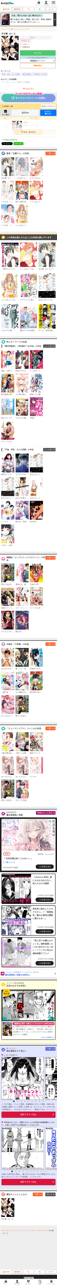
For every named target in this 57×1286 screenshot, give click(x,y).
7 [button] (36, 1101)
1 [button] (14, 1101)
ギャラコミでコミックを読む (30, 98)
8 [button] (39, 1101)
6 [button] (32, 1101)
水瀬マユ (25, 44)
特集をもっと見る (45, 813)
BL (40, 9)
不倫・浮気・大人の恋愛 (11, 74)
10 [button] (45, 1171)
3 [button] (21, 1101)
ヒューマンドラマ (22, 29)
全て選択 (5, 115)
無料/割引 (17, 9)
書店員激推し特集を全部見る (22, 973)
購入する (48, 113)
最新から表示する (48, 106)
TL (29, 9)
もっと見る (49, 346)
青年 (12, 29)
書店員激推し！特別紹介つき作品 (35, 74)
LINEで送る (18, 143)
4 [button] (25, 1101)
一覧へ (50, 153)
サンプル (37, 53)
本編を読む (37, 65)
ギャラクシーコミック (10, 1230)
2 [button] (17, 1101)
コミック (4, 29)
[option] (22, 1078)
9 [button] (43, 1101)
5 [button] (28, 1101)
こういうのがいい (11, 1055)
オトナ (51, 9)
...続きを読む (50, 1109)
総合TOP (6, 9)
